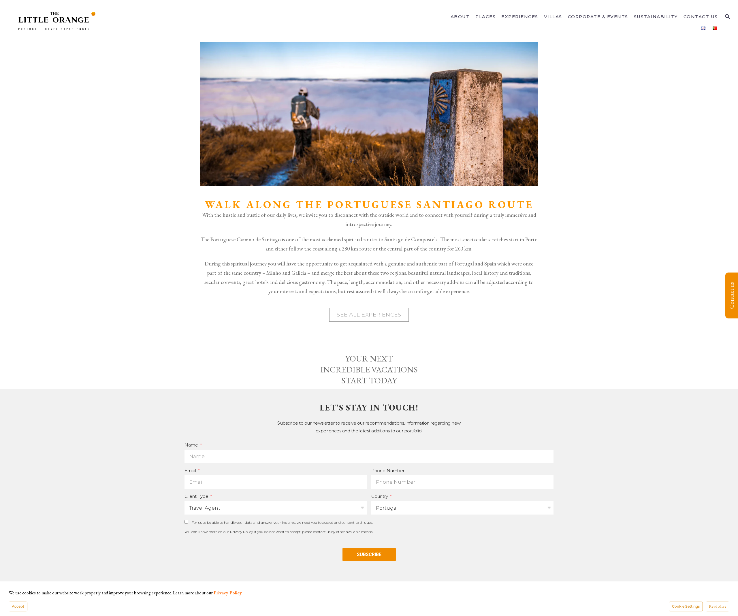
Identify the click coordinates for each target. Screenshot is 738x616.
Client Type (197, 496)
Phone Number (387, 470)
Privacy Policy (241, 532)
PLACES (485, 16)
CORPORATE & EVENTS (598, 16)
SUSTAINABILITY (656, 16)
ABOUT (460, 16)
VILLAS (553, 16)
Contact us (731, 295)
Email (190, 470)
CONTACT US (701, 16)
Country (380, 496)
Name (191, 445)
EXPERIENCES (519, 16)
